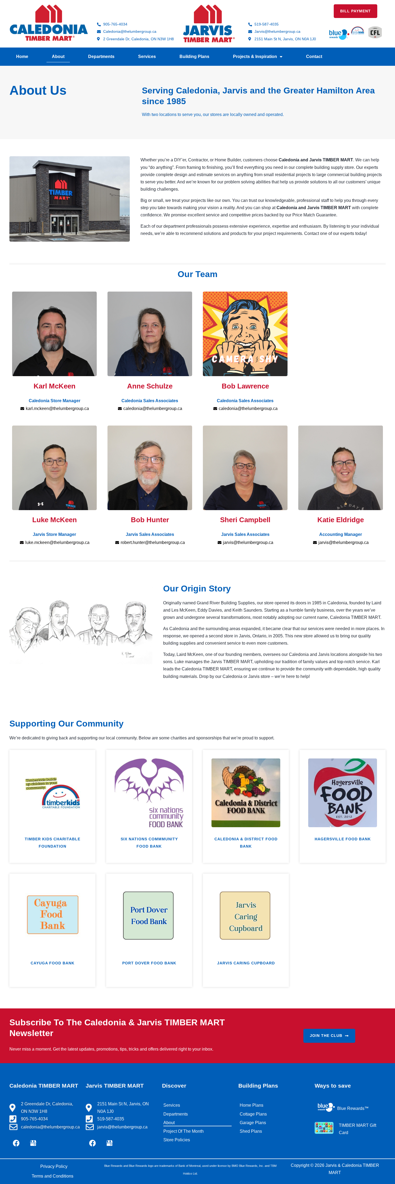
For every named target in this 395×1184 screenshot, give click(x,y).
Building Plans (194, 56)
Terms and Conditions (52, 1176)
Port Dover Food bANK (149, 963)
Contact (314, 56)
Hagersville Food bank (343, 839)
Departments (101, 56)
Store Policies (176, 1140)
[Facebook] (16, 1143)
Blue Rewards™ (353, 1108)
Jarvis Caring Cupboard (246, 963)
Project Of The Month (183, 1131)
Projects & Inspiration (255, 56)
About (58, 56)
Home (22, 56)
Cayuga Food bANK (52, 963)
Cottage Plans (253, 1114)
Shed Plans (251, 1131)
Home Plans (251, 1105)
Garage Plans (253, 1122)
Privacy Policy (53, 1166)
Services (147, 56)
